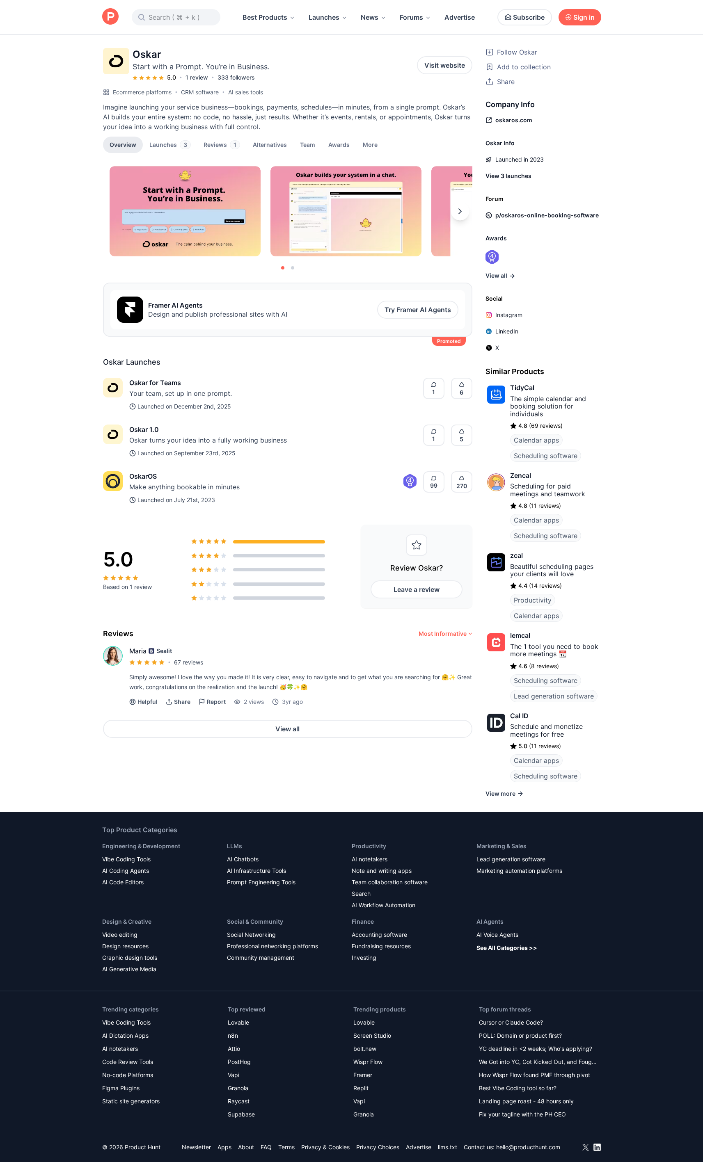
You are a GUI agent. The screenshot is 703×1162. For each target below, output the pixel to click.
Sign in (584, 17)
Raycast (239, 1101)
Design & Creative (126, 921)
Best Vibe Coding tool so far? (517, 1087)
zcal (516, 555)
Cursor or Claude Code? (511, 1022)
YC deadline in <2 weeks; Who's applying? (535, 1048)
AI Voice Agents (497, 934)
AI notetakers (369, 859)
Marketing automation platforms (519, 870)
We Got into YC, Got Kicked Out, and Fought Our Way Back (538, 1062)
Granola (238, 1087)
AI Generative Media (129, 969)
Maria (138, 651)
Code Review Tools (127, 1061)
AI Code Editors (123, 882)
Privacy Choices (377, 1147)
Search (361, 893)
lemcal (520, 635)
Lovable (238, 1022)
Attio (234, 1048)
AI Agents (490, 921)
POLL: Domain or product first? (520, 1035)
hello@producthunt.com (528, 1147)
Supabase (241, 1114)
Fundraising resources (381, 946)
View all (287, 729)
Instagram (508, 314)
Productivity (533, 600)
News (369, 17)
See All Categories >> (506, 947)
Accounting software (379, 934)
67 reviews (188, 662)
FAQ (266, 1147)
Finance (363, 921)
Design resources (125, 946)
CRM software (200, 92)
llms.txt (447, 1147)
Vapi (233, 1074)
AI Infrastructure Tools (256, 870)
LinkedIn (506, 331)
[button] (370, 144)
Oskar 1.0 (144, 429)
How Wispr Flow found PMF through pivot (534, 1074)
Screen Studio (372, 1035)
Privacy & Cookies (325, 1147)
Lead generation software (554, 696)
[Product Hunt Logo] (110, 17)
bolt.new (364, 1048)
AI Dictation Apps (125, 1035)
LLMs (234, 845)
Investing (364, 957)
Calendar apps (536, 440)
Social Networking (251, 934)
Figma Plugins (121, 1087)
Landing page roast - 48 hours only (526, 1101)
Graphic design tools (129, 957)
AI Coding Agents (125, 870)
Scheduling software (545, 456)
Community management (260, 957)
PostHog (239, 1061)
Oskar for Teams (155, 383)
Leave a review (417, 589)
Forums (411, 17)
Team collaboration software (390, 882)
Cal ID (519, 716)
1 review (196, 77)
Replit (361, 1087)
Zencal (520, 475)
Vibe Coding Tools (126, 859)
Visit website (444, 65)
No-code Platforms (127, 1074)
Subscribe (529, 17)
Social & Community (255, 921)
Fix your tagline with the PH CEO (522, 1114)
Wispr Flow (367, 1061)
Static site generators (131, 1101)
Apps (224, 1147)
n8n (233, 1035)
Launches (324, 17)
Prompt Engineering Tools (261, 882)
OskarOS (143, 476)
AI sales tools (245, 92)
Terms (286, 1147)
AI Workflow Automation (383, 905)
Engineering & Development (141, 845)
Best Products (265, 17)
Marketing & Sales (501, 845)
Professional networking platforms (272, 946)
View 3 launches (508, 175)
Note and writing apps (382, 870)
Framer (362, 1074)
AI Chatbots (243, 859)
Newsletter (196, 1147)
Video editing (119, 934)
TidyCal (522, 388)
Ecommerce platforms (142, 92)
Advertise (459, 17)
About (246, 1147)
